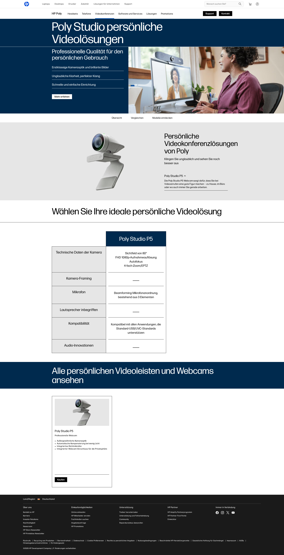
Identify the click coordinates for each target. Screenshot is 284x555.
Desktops (59, 4)
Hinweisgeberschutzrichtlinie (35, 543)
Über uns (27, 507)
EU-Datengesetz (57, 543)
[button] (175, 176)
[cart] (250, 4)
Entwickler (172, 519)
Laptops (46, 4)
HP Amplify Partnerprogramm (180, 512)
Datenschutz (79, 541)
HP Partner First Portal (177, 516)
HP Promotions (77, 526)
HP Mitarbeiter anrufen (80, 516)
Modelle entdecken (162, 117)
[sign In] (257, 4)
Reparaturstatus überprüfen (131, 523)
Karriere (26, 516)
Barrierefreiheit (63, 541)
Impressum (231, 541)
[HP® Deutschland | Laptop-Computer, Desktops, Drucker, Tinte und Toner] (26, 4)
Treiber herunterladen (128, 512)
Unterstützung (126, 507)
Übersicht (117, 117)
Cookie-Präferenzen (95, 541)
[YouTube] (233, 512)
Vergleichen (137, 117)
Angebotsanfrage (78, 523)
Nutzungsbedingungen (147, 541)
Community (124, 519)
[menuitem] (46, 4)
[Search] (240, 4)
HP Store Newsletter (31, 530)
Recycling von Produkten (44, 541)
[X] (227, 512)
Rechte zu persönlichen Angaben (121, 541)
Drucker (72, 4)
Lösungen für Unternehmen (107, 4)
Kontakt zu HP (28, 512)
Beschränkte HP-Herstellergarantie (174, 541)
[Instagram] (222, 512)
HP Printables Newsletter (33, 533)
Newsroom (27, 526)
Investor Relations (30, 519)
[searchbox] (221, 4)
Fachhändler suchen (80, 519)
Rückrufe (27, 541)
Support (128, 4)
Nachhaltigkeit (29, 523)
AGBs (241, 541)
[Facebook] (217, 512)
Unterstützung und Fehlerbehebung (134, 516)
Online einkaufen (78, 512)
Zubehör (85, 4)
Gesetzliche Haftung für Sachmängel (208, 541)
